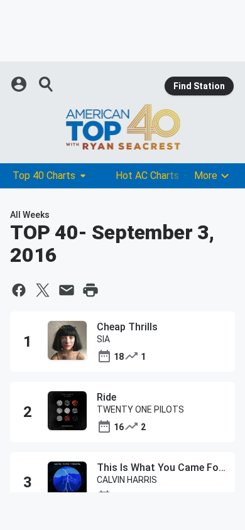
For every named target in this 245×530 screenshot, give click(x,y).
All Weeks (30, 215)
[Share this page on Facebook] (19, 290)
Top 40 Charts (44, 175)
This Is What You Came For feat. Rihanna (161, 467)
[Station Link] (122, 127)
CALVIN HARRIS (127, 480)
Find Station (199, 86)
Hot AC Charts (147, 175)
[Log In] (20, 84)
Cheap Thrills (127, 327)
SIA (103, 339)
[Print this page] (90, 290)
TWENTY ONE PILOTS (140, 409)
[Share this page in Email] (66, 290)
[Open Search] (46, 84)
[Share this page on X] (43, 290)
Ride (106, 397)
